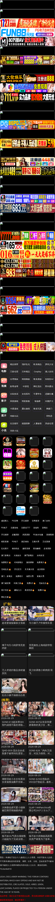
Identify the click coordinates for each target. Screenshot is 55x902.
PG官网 (15, 520)
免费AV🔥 (42, 590)
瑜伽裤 (37, 401)
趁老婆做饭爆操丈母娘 (13, 622)
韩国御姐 (26, 379)
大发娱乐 (17, 555)
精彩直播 (5, 541)
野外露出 (49, 386)
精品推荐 (14, 364)
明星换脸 (26, 401)
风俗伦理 (49, 423)
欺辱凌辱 (14, 386)
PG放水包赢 (38, 534)
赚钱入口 (18, 590)
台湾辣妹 (14, 379)
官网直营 (35, 520)
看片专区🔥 (6, 590)
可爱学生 (37, 393)
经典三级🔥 (19, 583)
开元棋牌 (25, 520)
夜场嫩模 (37, 548)
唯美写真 (37, 408)
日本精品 (26, 371)
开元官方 (18, 569)
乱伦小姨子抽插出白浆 (13, 695)
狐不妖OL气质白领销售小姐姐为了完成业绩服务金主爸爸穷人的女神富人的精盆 (14, 840)
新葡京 (45, 527)
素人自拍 (49, 371)
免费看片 (19, 576)
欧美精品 (37, 364)
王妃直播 (46, 541)
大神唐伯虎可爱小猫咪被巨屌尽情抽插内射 (13, 809)
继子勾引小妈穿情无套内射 (13, 646)
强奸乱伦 (26, 364)
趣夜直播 (26, 548)
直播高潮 (50, 534)
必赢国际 (15, 534)
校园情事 (26, 423)
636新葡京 (18, 562)
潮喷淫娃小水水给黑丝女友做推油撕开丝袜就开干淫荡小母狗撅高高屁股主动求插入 (13, 783)
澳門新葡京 (29, 555)
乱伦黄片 (5, 548)
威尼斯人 (5, 520)
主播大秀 (35, 541)
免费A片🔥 (31, 583)
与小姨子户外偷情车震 (40, 622)
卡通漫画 (14, 408)
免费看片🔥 (6, 562)
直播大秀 (40, 576)
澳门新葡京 (6, 555)
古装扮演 (14, 393)
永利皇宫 (40, 555)
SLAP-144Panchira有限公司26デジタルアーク (41, 810)
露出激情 (26, 408)
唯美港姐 (37, 379)
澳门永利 (46, 520)
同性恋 (49, 415)
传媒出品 (14, 415)
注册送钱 (14, 527)
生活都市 (14, 423)
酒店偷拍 (25, 541)
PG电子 (4, 527)
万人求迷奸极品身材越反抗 (13, 671)
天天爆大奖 (29, 569)
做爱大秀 (30, 576)
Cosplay (37, 371)
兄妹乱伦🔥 (44, 583)
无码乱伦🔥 (6, 569)
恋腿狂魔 (49, 393)
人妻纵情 (37, 423)
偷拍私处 (15, 548)
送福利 (36, 527)
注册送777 (25, 527)
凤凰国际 (26, 534)
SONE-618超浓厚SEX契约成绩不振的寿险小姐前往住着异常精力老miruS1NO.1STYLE (13, 726)
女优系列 (26, 393)
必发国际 (47, 548)
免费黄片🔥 (42, 562)
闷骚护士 (49, 401)
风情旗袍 (14, 401)
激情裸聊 (30, 562)
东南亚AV (49, 379)
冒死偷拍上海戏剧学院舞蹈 (40, 646)
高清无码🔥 (30, 590)
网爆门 (49, 408)
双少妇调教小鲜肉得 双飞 (41, 671)
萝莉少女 (49, 364)
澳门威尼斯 (6, 583)
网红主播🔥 (6, 597)
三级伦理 (14, 371)
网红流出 (37, 386)
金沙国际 (41, 569)
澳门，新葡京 (6, 576)
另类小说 (14, 430)
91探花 (26, 386)
